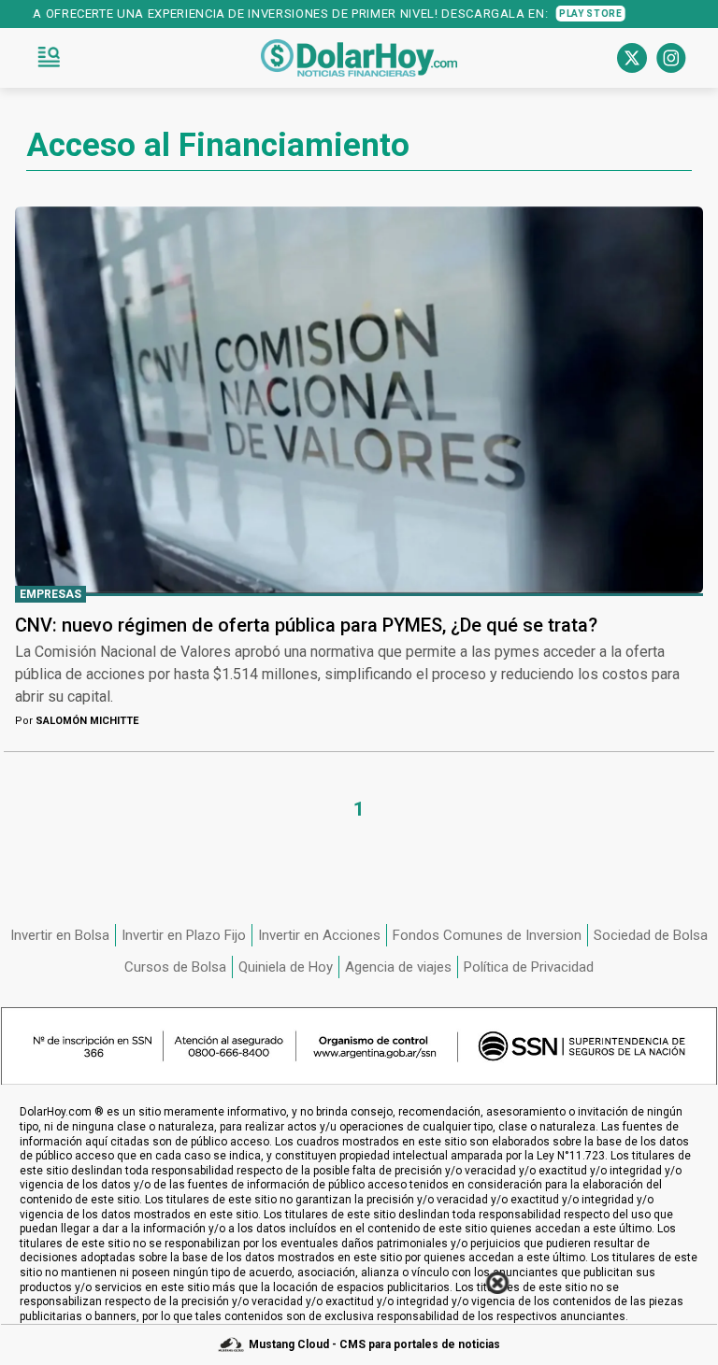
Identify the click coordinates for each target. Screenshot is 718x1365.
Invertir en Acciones (319, 935)
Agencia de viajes (398, 967)
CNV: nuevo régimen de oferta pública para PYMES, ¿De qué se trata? (306, 625)
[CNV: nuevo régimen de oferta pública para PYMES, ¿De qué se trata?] (359, 399)
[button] (48, 58)
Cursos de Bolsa (175, 967)
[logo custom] (359, 58)
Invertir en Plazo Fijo (184, 935)
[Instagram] (671, 58)
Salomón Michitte (76, 721)
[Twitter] (632, 58)
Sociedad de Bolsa (651, 935)
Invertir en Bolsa (59, 935)
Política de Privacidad (529, 967)
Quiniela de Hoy (285, 967)
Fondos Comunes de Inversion (487, 935)
